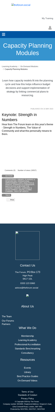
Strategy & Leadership (23, 185)
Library (20, 179)
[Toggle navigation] (3, 34)
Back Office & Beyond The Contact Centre (17, 187)
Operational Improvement (17, 182)
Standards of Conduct (27, 395)
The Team (7, 316)
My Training (47, 18)
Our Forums (8, 320)
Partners (6, 324)
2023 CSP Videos (21, 191)
